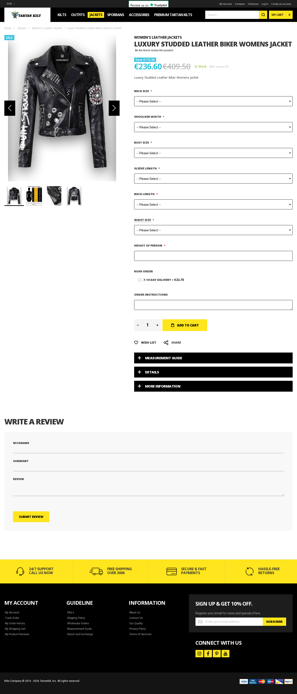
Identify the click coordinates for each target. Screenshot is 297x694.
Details (152, 372)
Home (8, 28)
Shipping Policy (76, 617)
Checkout (253, 4)
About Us (134, 612)
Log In (265, 4)
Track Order (12, 617)
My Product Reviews (17, 634)
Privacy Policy (137, 628)
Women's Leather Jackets (47, 28)
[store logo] (27, 15)
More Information (162, 386)
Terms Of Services (140, 634)
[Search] (263, 15)
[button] (10, 4)
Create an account (281, 4)
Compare (240, 4)
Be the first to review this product (154, 50)
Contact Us (136, 617)
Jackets (21, 28)
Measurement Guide (163, 358)
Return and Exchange (80, 634)
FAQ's (70, 612)
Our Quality (136, 623)
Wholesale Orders (78, 623)
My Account (225, 4)
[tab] (213, 358)
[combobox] (236, 15)
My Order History (15, 623)
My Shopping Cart (15, 628)
